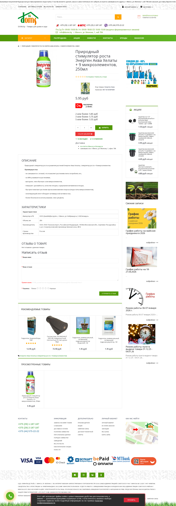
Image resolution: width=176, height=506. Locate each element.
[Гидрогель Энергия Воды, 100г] (31, 325)
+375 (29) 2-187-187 (28, 427)
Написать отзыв (101, 77)
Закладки (105, 429)
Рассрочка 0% (59, 444)
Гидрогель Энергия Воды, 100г (31, 339)
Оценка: (26, 288)
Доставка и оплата (61, 429)
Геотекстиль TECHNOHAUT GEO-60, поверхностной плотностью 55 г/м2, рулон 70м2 (57, 339)
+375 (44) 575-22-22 (28, 431)
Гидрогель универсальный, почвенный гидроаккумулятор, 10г (108, 340)
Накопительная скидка (62, 447)
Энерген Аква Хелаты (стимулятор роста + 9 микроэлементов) (43, 356)
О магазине (58, 426)
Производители (84, 423)
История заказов (108, 426)
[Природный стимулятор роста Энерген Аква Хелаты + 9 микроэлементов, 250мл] (43, 68)
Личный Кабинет (108, 423)
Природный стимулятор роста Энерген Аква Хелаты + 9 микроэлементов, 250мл (50, 46)
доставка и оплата (35, 7)
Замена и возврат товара (63, 423)
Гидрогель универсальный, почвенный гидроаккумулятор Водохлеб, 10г (82, 340)
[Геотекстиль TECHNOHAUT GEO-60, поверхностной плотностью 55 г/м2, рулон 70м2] (57, 325)
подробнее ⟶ (152, 242)
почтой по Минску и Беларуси (91, 146)
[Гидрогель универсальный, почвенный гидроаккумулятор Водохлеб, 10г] (83, 325)
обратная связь (61, 7)
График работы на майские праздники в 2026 (141, 232)
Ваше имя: (27, 257)
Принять (131, 500)
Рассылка (105, 432)
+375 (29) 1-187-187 (28, 424)
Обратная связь (83, 429)
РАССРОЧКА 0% (49, 7)
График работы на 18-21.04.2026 (137, 270)
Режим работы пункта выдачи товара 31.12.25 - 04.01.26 (139, 349)
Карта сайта (106, 435)
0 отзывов (90, 77)
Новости (57, 450)
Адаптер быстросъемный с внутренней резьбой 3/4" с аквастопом (146, 167)
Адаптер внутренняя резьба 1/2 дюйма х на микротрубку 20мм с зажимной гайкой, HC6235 (146, 152)
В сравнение (97, 139)
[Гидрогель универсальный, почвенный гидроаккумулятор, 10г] (109, 325)
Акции (80, 426)
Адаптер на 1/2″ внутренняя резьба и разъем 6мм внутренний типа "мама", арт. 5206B (146, 120)
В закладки (83, 139)
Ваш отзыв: (27, 267)
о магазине (22, 7)
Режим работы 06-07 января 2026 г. (141, 309)
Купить (105, 127)
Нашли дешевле (84, 134)
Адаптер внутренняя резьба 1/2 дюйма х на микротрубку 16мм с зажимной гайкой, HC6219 (146, 136)
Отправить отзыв (109, 294)
